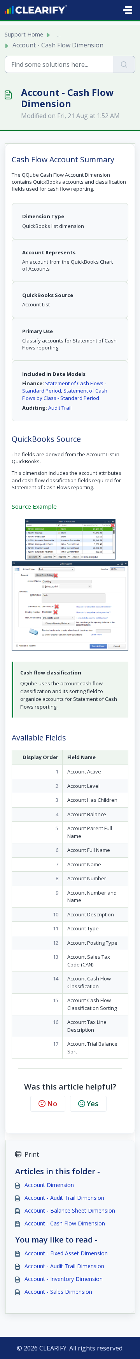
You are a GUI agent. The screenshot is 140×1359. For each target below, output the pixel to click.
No (52, 1103)
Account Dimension (49, 1185)
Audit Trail (60, 407)
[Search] (124, 64)
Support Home (24, 34)
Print (31, 1154)
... (59, 34)
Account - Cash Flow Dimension (64, 1223)
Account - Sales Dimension (58, 1291)
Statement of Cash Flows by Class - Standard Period (64, 394)
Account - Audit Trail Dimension (64, 1197)
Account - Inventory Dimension (63, 1279)
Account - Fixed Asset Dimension (66, 1253)
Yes (92, 1103)
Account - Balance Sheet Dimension (69, 1210)
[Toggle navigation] (127, 10)
